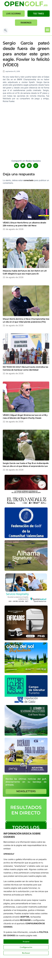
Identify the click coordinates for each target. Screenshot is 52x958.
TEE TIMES (38, 13)
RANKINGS (26, 22)
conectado (28, 180)
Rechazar (26, 953)
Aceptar (26, 941)
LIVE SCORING (13, 13)
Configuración (26, 947)
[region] (26, 893)
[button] (5, 30)
